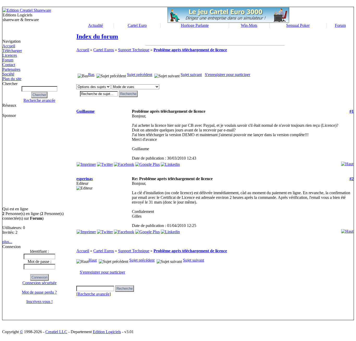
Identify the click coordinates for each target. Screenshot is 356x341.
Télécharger (12, 50)
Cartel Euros (103, 50)
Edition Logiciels (107, 332)
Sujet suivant (191, 74)
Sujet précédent (139, 74)
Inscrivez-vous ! (39, 301)
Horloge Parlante (195, 25)
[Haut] (347, 162)
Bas (91, 74)
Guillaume (85, 111)
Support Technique (133, 50)
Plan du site (11, 79)
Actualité (95, 25)
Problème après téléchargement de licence (190, 50)
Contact (8, 64)
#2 (351, 178)
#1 (351, 111)
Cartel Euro (137, 25)
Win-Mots (249, 25)
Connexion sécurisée (39, 283)
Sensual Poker (298, 25)
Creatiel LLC (56, 332)
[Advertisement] (25, 162)
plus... (7, 241)
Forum (340, 25)
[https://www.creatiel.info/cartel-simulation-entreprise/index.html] (228, 21)
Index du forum (97, 36)
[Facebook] (124, 163)
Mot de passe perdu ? (39, 292)
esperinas (84, 178)
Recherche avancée (39, 100)
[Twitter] (105, 163)
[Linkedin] (170, 163)
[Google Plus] (147, 163)
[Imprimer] (86, 163)
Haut (93, 260)
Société (8, 74)
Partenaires (11, 69)
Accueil (8, 46)
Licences (9, 55)
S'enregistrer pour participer (227, 74)
